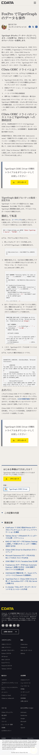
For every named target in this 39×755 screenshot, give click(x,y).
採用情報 (23, 698)
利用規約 (4, 738)
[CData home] (9, 2)
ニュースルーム (25, 686)
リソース (4, 721)
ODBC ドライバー (7, 644)
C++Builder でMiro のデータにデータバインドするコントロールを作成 (21, 588)
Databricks (24, 715)
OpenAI (23, 727)
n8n (22, 724)
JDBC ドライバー (6, 647)
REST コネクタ (6, 659)
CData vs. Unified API (8, 698)
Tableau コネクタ (7, 669)
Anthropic (24, 712)
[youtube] (10, 625)
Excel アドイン (6, 663)
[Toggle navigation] (34, 2)
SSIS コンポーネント (26, 650)
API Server (5, 656)
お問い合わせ (8, 632)
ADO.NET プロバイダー (8, 650)
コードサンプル (17, 220)
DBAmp (23, 653)
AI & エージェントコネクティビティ (10, 688)
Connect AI (24, 647)
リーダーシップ (25, 692)
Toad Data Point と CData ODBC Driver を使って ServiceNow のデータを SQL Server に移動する (21, 581)
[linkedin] (3, 625)
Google (23, 718)
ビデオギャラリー (7, 731)
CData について (25, 680)
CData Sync (24, 644)
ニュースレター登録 (7, 724)
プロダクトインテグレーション (10, 683)
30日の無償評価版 (23, 399)
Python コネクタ (6, 653)
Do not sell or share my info (19, 752)
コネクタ (4, 680)
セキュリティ (30, 738)
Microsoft (23, 721)
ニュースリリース (25, 683)
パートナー (5, 692)
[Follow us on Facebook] (30, 27)
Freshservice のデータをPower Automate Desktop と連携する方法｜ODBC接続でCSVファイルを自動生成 (21, 567)
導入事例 (4, 715)
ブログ (3, 718)
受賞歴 (22, 689)
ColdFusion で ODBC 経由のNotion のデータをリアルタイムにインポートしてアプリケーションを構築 (21, 529)
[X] (6, 625)
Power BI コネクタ (7, 666)
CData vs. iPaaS (6, 695)
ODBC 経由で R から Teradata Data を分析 (21, 561)
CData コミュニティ (7, 712)
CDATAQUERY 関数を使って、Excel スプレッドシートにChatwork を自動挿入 (21, 574)
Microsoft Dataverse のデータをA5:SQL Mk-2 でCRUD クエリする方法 (20, 556)
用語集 (3, 727)
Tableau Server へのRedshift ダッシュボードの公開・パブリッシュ (21, 537)
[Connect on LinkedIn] (36, 27)
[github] (14, 625)
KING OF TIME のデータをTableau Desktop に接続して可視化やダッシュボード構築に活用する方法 (21, 543)
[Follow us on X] (33, 27)
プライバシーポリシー (16, 738)
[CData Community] (18, 625)
